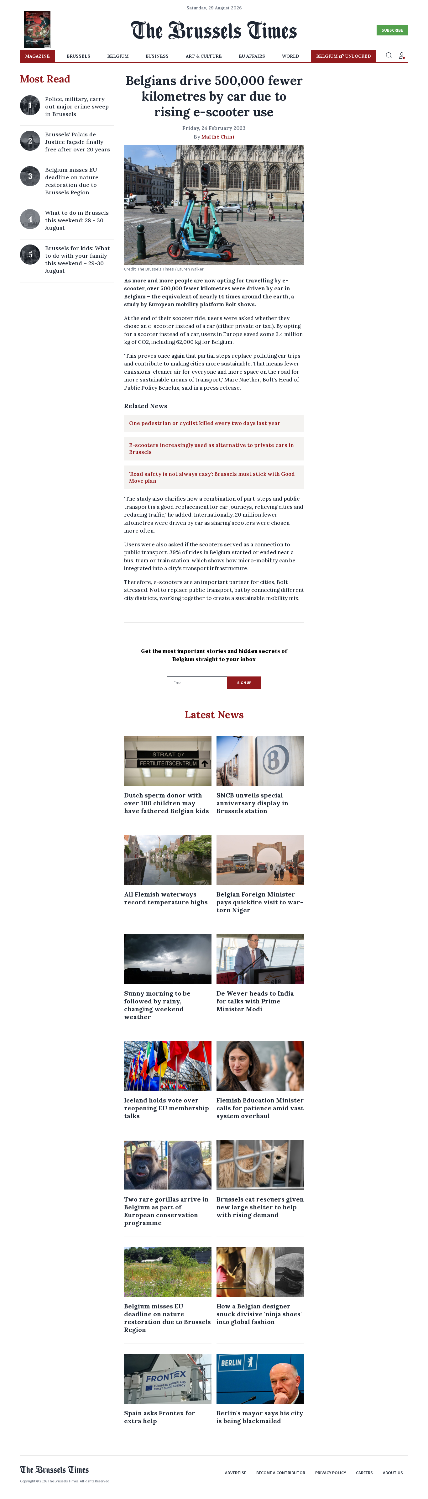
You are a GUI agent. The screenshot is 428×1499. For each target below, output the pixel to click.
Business (157, 56)
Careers (364, 1472)
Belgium (118, 56)
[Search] (389, 56)
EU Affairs (252, 56)
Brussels (78, 56)
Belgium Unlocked (343, 56)
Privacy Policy (330, 1472)
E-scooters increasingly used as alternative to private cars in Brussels (211, 448)
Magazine (37, 56)
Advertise (235, 1472)
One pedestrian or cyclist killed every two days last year (204, 423)
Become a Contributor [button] (280, 1472)
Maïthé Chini (217, 137)
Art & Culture (204, 56)
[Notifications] (401, 56)
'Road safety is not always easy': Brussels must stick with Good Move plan (212, 477)
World (290, 56)
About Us (393, 1472)
